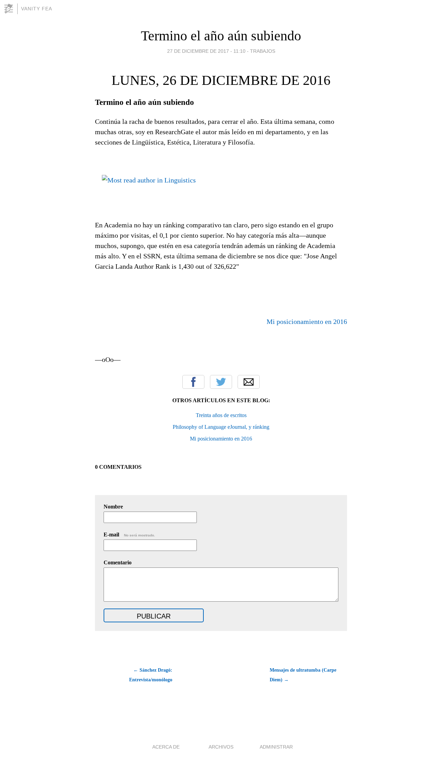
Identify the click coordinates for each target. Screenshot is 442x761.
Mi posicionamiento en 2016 (307, 321)
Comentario (118, 562)
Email (249, 382)
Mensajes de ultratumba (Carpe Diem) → (303, 675)
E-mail (129, 534)
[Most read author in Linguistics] (149, 177)
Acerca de (166, 747)
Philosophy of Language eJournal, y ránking (221, 427)
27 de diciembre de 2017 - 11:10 (206, 51)
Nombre (113, 507)
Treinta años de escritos (221, 415)
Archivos (221, 747)
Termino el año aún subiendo (221, 35)
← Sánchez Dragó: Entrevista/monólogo (150, 675)
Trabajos (262, 51)
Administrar (276, 747)
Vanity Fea (36, 8)
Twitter (221, 382)
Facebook (193, 382)
